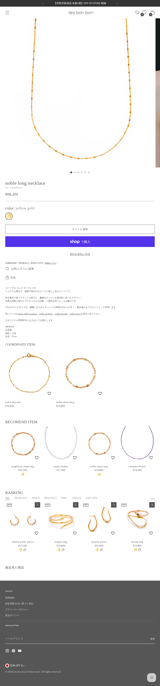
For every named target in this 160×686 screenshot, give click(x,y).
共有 (13, 277)
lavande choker (137, 466)
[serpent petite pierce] (22, 519)
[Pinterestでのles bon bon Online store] (14, 651)
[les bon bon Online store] (80, 12)
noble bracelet (61, 314)
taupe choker (61, 466)
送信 (152, 639)
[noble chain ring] (80, 373)
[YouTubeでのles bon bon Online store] (20, 651)
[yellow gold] (9, 216)
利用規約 (10, 597)
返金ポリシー (12, 615)
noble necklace (46, 314)
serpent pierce (99, 541)
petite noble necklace (27, 314)
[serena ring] (137, 519)
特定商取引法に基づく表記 (19, 603)
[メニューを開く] (7, 13)
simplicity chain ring (22, 466)
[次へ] (116, 3)
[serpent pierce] (99, 519)
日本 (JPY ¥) (16, 665)
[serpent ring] (61, 519)
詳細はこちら (51, 263)
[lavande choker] (137, 443)
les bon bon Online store (27, 671)
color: (19, 208)
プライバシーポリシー (17, 609)
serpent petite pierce (23, 541)
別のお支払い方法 (80, 254)
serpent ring (60, 541)
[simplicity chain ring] (22, 443)
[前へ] (43, 3)
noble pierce (75, 314)
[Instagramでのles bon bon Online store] (7, 651)
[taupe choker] (61, 443)
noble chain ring (65, 402)
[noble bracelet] (29, 373)
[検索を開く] (136, 13)
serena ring (137, 541)
